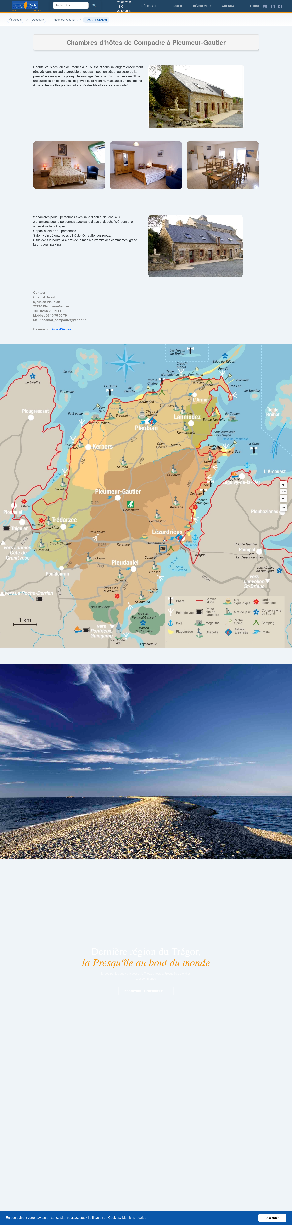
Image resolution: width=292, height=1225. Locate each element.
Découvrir (149, 6)
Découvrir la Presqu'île (143, 991)
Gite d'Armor (61, 329)
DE (280, 6)
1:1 (283, 507)
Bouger (176, 6)
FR (265, 6)
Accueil (17, 19)
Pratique (253, 6)
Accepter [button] (272, 1217)
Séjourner (202, 6)
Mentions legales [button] (134, 1217)
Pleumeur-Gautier (64, 19)
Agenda (228, 6)
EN (272, 6)
